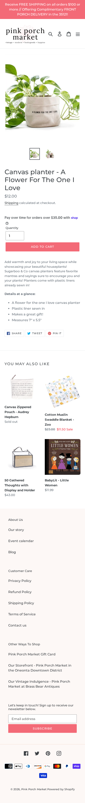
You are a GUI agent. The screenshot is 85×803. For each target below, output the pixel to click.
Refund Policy (20, 592)
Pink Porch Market (33, 789)
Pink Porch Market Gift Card (31, 654)
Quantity (12, 228)
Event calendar (21, 541)
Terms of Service (22, 614)
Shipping (11, 203)
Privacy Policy (19, 581)
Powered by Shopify (61, 789)
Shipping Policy (21, 603)
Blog (12, 552)
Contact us (17, 625)
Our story (16, 530)
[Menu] (77, 33)
